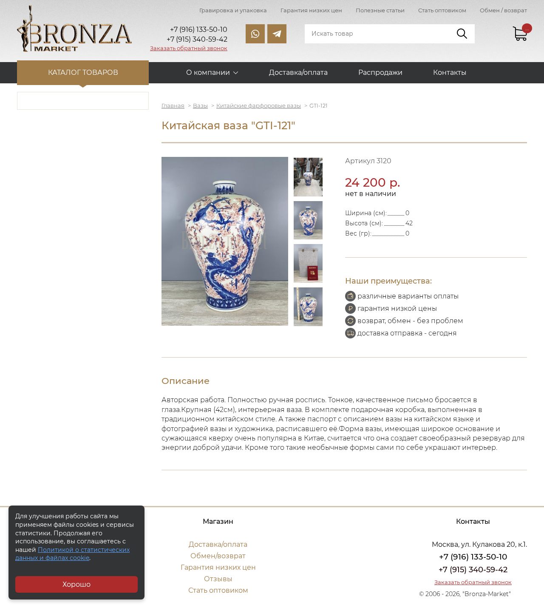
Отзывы (218, 579)
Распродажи (380, 72)
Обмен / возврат (503, 10)
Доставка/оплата (298, 72)
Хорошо (76, 584)
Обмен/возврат (218, 556)
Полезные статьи (380, 10)
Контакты (450, 72)
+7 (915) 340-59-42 (473, 569)
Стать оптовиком (442, 10)
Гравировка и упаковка (233, 10)
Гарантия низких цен (311, 10)
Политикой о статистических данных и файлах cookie (72, 554)
